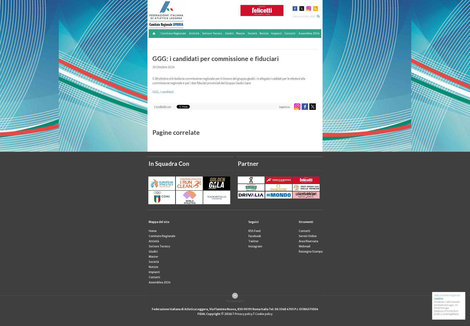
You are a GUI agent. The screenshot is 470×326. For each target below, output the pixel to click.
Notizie (264, 33)
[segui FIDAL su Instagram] (297, 106)
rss (315, 8)
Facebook (254, 236)
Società (252, 33)
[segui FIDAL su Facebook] (305, 106)
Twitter (253, 241)
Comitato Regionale (173, 33)
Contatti (289, 33)
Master (240, 33)
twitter (301, 8)
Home (153, 231)
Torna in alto (235, 301)
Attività (194, 33)
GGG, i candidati (163, 92)
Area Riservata (308, 241)
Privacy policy (243, 314)
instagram (308, 8)
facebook (295, 8)
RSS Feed (254, 231)
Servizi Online (308, 236)
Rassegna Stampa (311, 251)
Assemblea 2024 (309, 33)
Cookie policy (263, 314)
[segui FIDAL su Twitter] (312, 106)
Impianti (276, 33)
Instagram (255, 246)
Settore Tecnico (212, 33)
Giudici (229, 33)
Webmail (304, 246)
